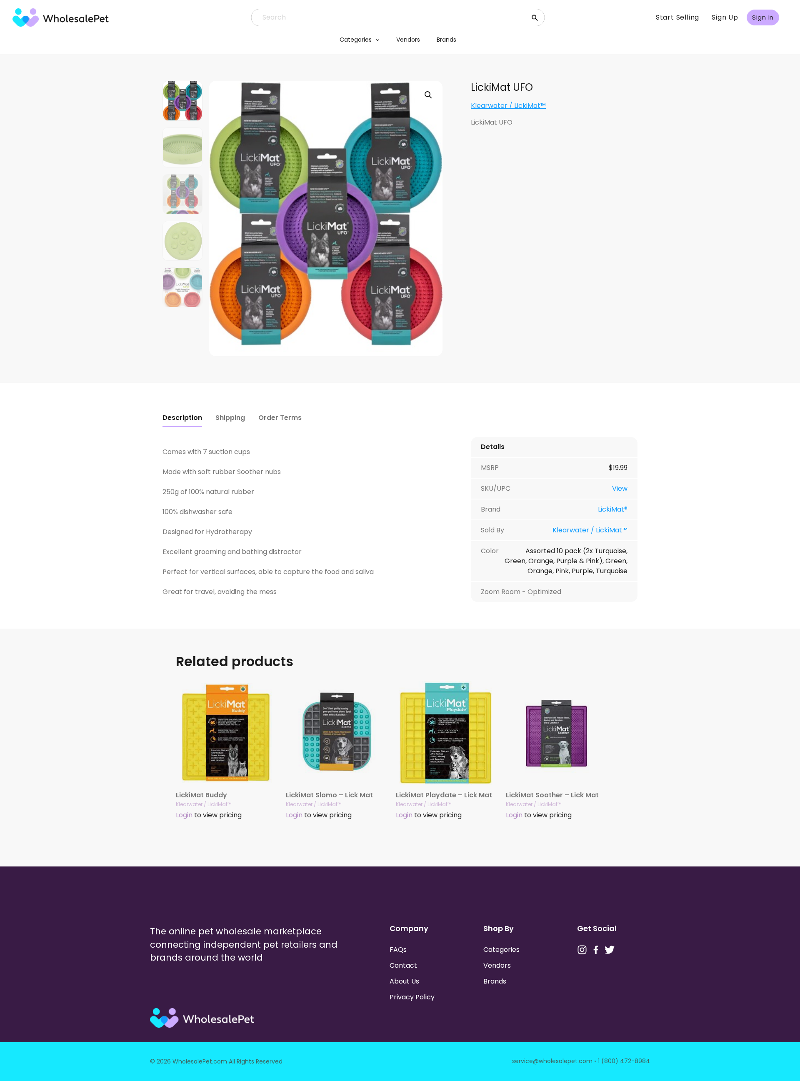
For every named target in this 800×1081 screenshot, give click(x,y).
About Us (404, 981)
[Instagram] (582, 950)
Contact (403, 965)
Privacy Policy (412, 997)
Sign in (763, 17)
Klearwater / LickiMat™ (508, 105)
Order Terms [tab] (280, 417)
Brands (446, 39)
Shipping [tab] (230, 417)
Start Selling (677, 17)
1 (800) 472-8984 (624, 1061)
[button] (375, 39)
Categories (356, 39)
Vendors (408, 39)
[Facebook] (596, 950)
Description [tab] (182, 417)
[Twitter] (610, 950)
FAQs (398, 949)
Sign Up (725, 17)
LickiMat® (613, 509)
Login (184, 815)
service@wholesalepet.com (552, 1061)
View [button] (620, 488)
